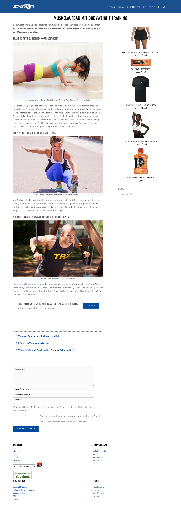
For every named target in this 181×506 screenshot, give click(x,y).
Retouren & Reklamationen (24, 489)
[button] (164, 6)
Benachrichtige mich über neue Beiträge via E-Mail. (64, 421)
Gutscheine (97, 460)
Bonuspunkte (97, 457)
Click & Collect (98, 492)
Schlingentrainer (31, 284)
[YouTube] (127, 194)
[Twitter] (123, 194)
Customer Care (19, 492)
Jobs (15, 454)
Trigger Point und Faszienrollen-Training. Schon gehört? (46, 350)
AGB (15, 495)
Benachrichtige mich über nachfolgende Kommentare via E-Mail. (70, 415)
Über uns (16, 451)
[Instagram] (131, 194)
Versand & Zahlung (20, 487)
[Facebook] (119, 194)
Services (95, 489)
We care (95, 495)
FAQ (94, 463)
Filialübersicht (98, 487)
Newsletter (17, 460)
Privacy (16, 499)
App (94, 454)
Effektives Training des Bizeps (33, 343)
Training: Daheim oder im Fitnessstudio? (38, 336)
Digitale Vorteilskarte (101, 451)
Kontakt (16, 457)
